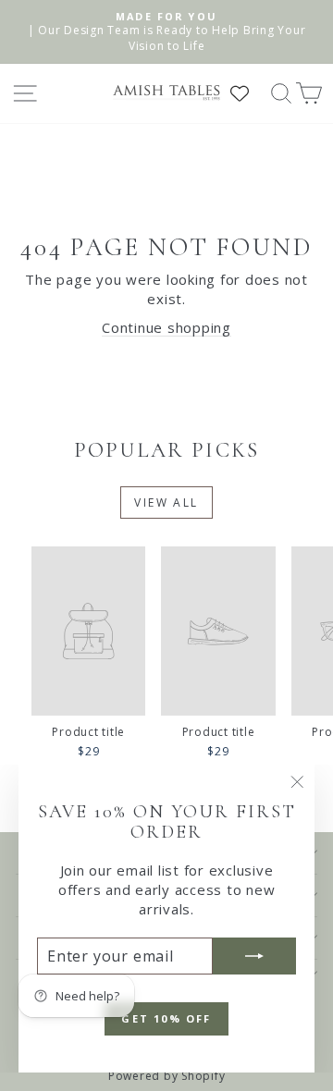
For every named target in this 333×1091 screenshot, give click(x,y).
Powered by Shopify (167, 1076)
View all (166, 502)
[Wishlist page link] (248, 93)
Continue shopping (166, 327)
